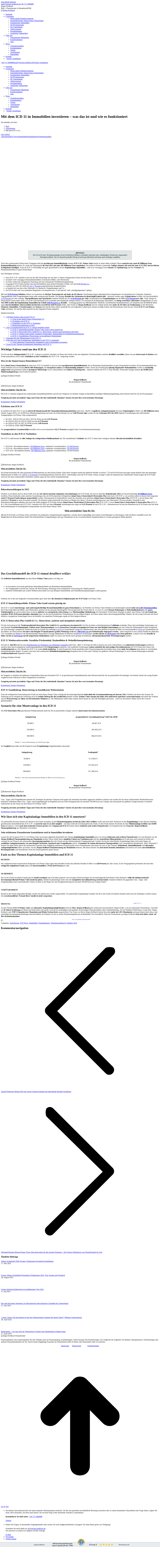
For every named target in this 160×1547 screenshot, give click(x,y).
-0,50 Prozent (6, 298)
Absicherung (5, 137)
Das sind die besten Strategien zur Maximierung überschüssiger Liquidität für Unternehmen (34, 1303)
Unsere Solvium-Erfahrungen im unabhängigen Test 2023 (22, 1289)
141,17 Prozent (35, 286)
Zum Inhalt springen (8, 2)
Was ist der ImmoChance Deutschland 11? (27, 319)
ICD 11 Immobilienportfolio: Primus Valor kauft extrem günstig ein (36, 330)
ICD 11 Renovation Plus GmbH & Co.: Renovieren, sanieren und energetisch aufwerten (44, 332)
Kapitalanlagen (32, 137)
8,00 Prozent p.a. (83, 284)
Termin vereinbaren (41, 63)
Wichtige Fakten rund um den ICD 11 (20, 317)
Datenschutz (76, 1346)
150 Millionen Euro (37, 446)
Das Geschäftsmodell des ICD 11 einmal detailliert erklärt (27, 328)
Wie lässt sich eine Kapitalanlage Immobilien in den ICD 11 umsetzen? (32, 340)
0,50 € (140, 629)
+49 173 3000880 (27, 4)
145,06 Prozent (72, 448)
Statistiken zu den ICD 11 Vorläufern (25, 323)
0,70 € (58, 629)
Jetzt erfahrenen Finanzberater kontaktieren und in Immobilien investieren (38, 342)
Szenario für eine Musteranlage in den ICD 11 (23, 338)
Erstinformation (93, 1346)
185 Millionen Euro (38, 451)
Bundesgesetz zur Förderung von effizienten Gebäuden (47, 645)
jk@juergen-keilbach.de (36, 1529)
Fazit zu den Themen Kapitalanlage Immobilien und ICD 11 (28, 344)
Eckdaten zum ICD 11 (20, 321)
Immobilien (23, 137)
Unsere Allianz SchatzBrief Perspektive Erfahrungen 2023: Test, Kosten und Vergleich (33, 1275)
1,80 (23, 475)
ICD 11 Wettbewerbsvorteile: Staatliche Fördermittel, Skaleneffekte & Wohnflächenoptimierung (47, 334)
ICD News (14, 137)
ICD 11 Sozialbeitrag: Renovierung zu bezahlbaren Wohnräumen (35, 336)
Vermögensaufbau (44, 137)
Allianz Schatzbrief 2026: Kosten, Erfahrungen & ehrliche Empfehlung (27, 1261)
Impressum (65, 1346)
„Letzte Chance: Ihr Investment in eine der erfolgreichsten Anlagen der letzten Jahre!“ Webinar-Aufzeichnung (41, 1318)
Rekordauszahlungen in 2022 (22, 325)
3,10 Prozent (32, 475)
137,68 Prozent (72, 446)
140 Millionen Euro (37, 448)
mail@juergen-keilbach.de (10, 4)
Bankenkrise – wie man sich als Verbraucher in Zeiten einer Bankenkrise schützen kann (33, 1332)
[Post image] (7, 1273)
